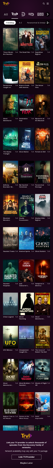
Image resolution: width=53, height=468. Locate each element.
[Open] (48, 4)
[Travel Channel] (6, 3)
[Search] (43, 4)
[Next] (47, 14)
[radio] (6, 14)
